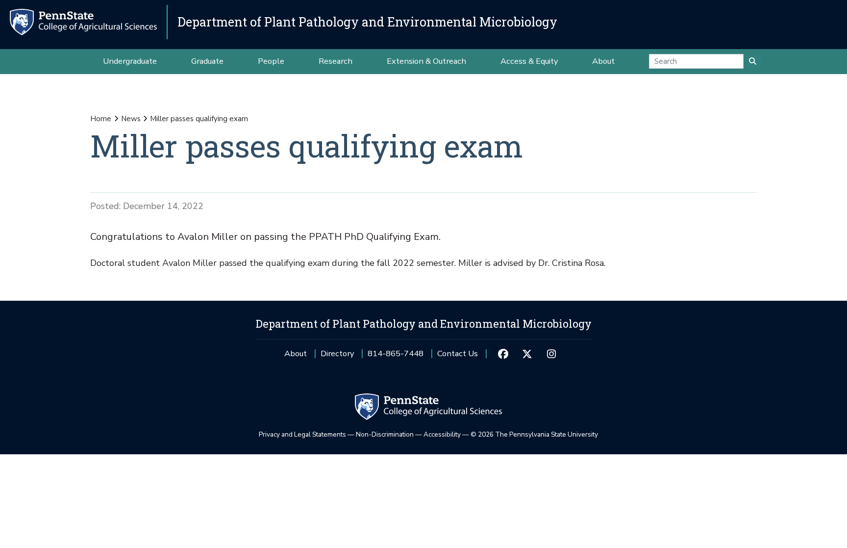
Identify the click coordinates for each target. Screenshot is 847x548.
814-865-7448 (396, 357)
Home (100, 119)
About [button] (603, 61)
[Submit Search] (753, 61)
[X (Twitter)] (527, 354)
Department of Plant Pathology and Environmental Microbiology (367, 22)
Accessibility (442, 434)
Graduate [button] (207, 61)
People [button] (271, 61)
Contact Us (457, 353)
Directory (337, 353)
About (295, 353)
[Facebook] (503, 354)
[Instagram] (551, 354)
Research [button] (335, 61)
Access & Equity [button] (529, 61)
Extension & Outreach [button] (426, 61)
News (131, 119)
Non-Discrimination (385, 434)
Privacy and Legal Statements (302, 434)
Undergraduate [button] (130, 61)
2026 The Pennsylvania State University (534, 434)
